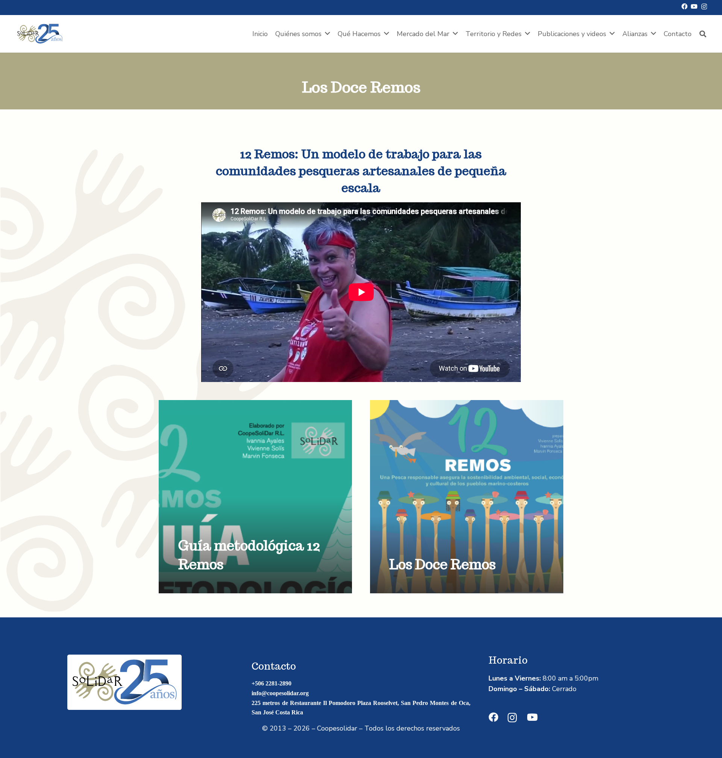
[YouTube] (694, 6)
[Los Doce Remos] (466, 496)
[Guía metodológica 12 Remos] (255, 496)
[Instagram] (704, 6)
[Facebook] (684, 6)
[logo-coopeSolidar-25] (40, 34)
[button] (327, 34)
